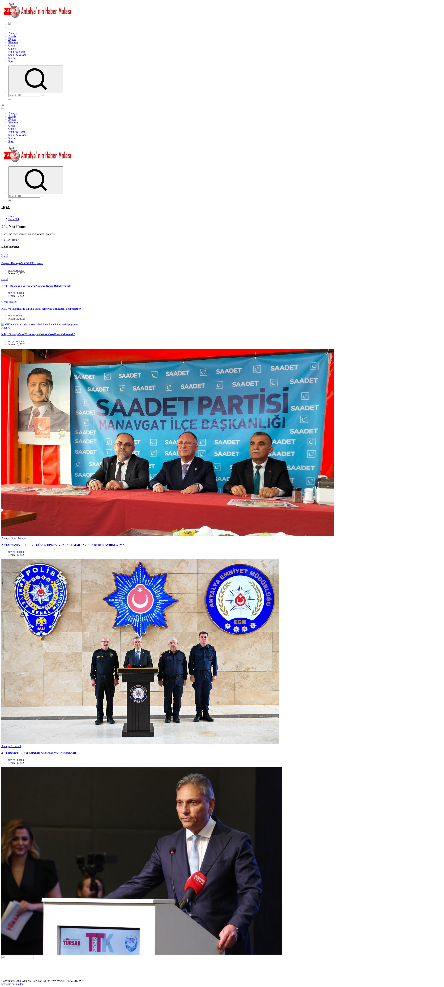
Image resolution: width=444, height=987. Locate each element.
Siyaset (12, 58)
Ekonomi (13, 42)
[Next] (6, 254)
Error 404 (13, 219)
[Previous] (2, 254)
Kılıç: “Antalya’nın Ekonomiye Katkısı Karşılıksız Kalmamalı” (38, 334)
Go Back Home (10, 239)
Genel (11, 45)
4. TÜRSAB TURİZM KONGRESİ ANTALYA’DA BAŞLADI (38, 753)
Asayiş (12, 36)
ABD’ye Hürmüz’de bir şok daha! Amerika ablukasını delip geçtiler (41, 308)
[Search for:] (24, 94)
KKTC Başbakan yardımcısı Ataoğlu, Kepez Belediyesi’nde (36, 286)
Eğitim (12, 39)
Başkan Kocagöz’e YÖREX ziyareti (22, 263)
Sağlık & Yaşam (17, 54)
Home (11, 216)
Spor (11, 61)
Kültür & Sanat (16, 51)
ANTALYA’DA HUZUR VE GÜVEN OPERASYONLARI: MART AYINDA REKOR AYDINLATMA (63, 545)
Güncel (12, 48)
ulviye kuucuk (16, 270)
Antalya (12, 33)
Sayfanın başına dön (12, 983)
